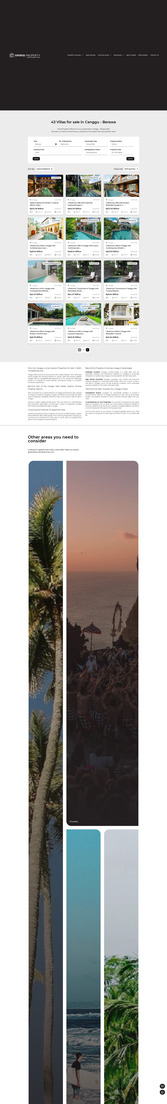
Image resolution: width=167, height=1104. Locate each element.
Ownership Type (91, 141)
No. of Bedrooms (65, 141)
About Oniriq (131, 55)
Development (143, 55)
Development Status (92, 149)
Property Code (115, 149)
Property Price (39, 149)
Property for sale (74, 55)
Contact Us (154, 55)
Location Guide (103, 55)
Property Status (116, 141)
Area (35, 141)
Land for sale (90, 55)
